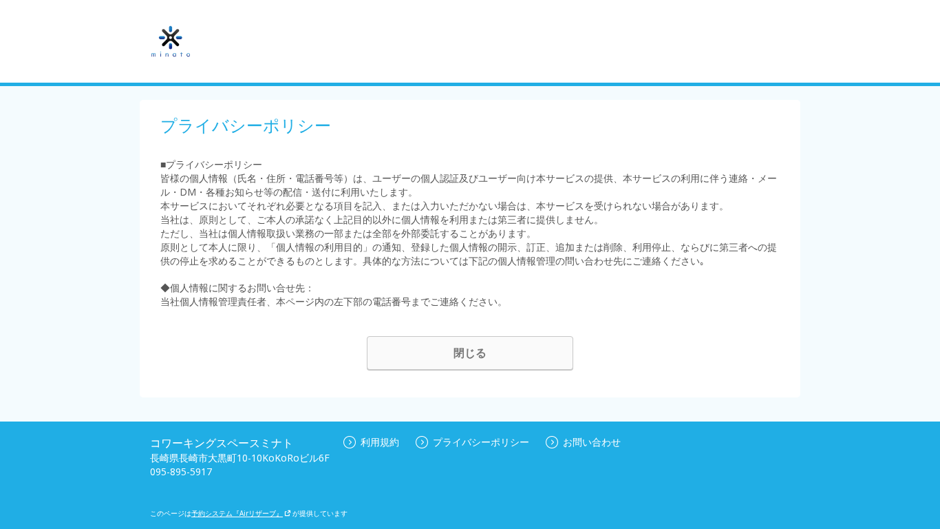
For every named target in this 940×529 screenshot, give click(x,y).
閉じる (470, 352)
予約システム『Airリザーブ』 (237, 513)
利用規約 (380, 441)
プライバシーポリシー (481, 441)
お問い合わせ (592, 441)
